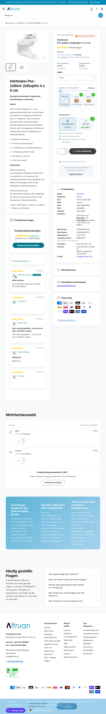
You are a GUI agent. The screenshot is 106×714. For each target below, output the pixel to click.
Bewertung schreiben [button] (28, 245)
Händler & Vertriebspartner (70, 635)
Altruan (13, 701)
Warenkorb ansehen (53, 483)
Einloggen (96, 2)
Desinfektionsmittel (91, 634)
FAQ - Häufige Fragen (50, 659)
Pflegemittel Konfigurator (79, 2)
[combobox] (53, 15)
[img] (17, 271)
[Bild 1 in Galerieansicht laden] (11, 67)
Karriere (67, 630)
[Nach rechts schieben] (45, 58)
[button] (3, 8)
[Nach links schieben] (39, 58)
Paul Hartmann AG (65, 35)
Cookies (67, 654)
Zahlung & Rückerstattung (50, 635)
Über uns (48, 647)
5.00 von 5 (34, 236)
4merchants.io (18, 705)
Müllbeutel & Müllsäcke (88, 642)
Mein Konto (49, 631)
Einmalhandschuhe (90, 630)
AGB (65, 643)
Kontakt (63, 2)
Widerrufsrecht (70, 647)
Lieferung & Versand (52, 641)
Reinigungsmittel (90, 637)
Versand (64, 57)
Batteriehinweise (70, 657)
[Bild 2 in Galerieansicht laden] (22, 67)
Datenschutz (49, 651)
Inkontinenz (88, 647)
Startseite (11, 23)
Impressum (48, 654)
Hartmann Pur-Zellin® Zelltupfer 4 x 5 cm (32, 23)
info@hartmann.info (84, 256)
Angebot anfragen (75, 174)
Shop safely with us (67, 320)
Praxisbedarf (88, 650)
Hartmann (80, 194)
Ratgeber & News (51, 644)
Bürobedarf (87, 654)
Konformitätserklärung (66, 286)
